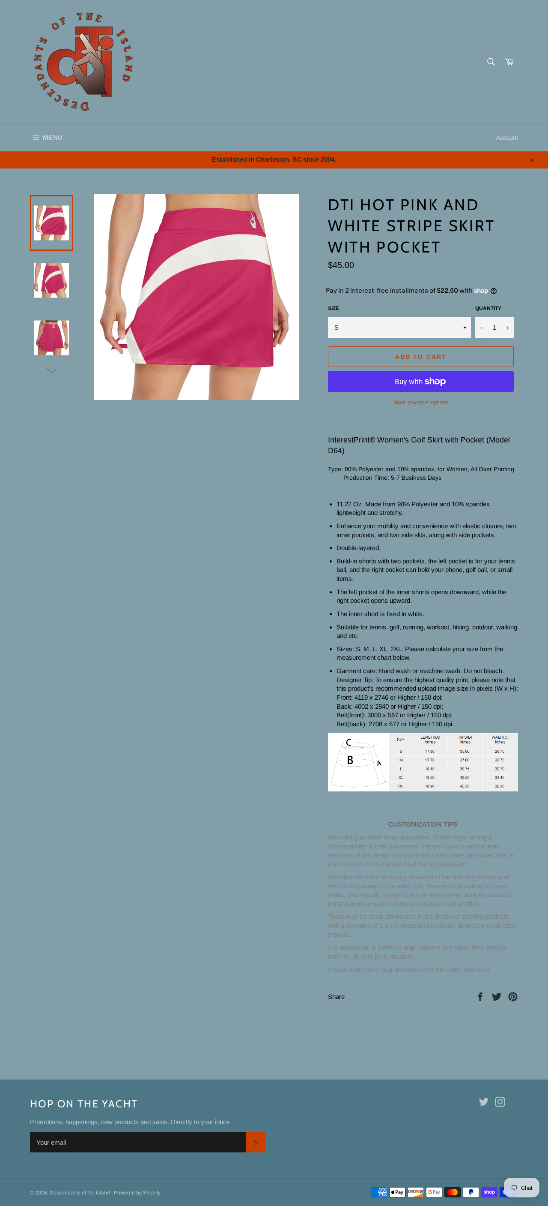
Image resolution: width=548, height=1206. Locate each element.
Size (333, 308)
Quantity (488, 308)
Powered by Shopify (137, 1193)
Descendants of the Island (80, 1193)
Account (507, 137)
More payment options (421, 402)
